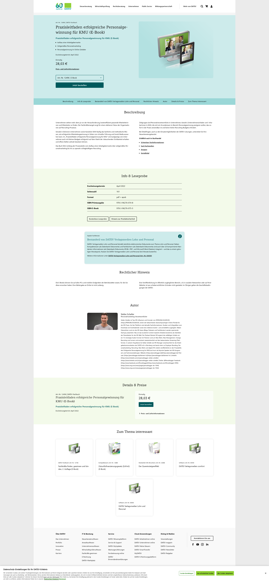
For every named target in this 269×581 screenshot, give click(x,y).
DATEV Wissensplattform (117, 539)
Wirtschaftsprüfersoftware (91, 550)
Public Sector (147, 6)
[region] (134, 573)
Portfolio (59, 542)
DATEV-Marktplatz (88, 560)
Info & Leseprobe (84, 101)
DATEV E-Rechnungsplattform (145, 557)
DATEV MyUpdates (115, 546)
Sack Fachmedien (147, 146)
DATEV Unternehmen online (144, 542)
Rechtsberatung (119, 6)
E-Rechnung (86, 557)
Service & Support (115, 542)
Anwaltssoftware (88, 542)
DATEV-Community (168, 546)
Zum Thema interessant (197, 101)
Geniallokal (145, 153)
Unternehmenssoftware (90, 546)
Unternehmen (133, 6)
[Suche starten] (201, 6)
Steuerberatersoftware (90, 539)
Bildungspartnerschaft (163, 6)
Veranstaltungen (167, 539)
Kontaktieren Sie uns (202, 538)
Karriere (58, 553)
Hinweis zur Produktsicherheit (123, 219)
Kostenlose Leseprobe (98, 219)
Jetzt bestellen (80, 85)
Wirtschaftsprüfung (102, 6)
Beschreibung (68, 101)
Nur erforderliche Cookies (205, 573)
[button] (80, 77)
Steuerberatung (86, 6)
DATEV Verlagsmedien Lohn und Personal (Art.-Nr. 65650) (130, 256)
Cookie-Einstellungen (186, 573)
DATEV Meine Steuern (142, 546)
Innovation (59, 546)
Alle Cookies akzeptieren (225, 573)
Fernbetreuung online (116, 553)
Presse (58, 550)
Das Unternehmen (62, 539)
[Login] (211, 6)
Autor (165, 101)
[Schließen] (265, 573)
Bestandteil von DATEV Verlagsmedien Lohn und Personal (117, 101)
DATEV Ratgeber (167, 553)
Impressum (62, 579)
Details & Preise (177, 101)
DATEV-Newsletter (167, 550)
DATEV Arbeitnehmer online (144, 539)
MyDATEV (138, 553)
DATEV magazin (166, 542)
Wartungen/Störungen (116, 550)
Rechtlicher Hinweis (151, 101)
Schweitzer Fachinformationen (152, 142)
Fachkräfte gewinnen (89, 553)
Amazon (144, 149)
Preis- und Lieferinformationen (67, 69)
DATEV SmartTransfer (142, 550)
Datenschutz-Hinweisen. (51, 579)
